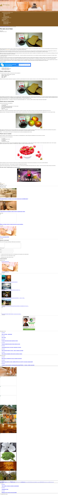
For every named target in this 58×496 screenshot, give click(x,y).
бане (1, 481)
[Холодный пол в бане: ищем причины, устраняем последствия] (8, 432)
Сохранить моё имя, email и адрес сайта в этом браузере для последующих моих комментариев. (15, 254)
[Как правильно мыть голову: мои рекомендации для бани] (8, 423)
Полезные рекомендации (7, 22)
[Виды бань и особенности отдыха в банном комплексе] (6, 281)
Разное (3, 20)
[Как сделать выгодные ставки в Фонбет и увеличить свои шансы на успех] (6, 313)
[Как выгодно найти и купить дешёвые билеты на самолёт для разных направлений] (6, 289)
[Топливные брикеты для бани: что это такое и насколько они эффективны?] (8, 197)
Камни (4, 15)
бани (3, 482)
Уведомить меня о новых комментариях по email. (8, 255)
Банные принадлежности (6, 17)
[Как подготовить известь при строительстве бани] (8, 451)
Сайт (0, 252)
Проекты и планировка (6, 13)
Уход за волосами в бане (4, 236)
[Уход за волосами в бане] (8, 235)
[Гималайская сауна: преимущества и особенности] (8, 470)
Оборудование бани (6, 16)
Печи (4, 14)
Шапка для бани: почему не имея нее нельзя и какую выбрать (11, 224)
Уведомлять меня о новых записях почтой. (7, 257)
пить (2, 183)
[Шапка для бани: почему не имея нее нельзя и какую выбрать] (8, 222)
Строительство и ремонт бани (7, 12)
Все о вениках (5, 18)
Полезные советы (5, 23)
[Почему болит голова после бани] (8, 442)
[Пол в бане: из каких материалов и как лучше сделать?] (8, 404)
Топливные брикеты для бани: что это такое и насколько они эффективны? (14, 198)
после (4, 183)
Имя (1, 249)
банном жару (8, 49)
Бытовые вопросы (6, 21)
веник (14, 481)
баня (0, 183)
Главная (1, 26)
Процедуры (4, 19)
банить (5, 481)
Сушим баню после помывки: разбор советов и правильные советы (12, 211)
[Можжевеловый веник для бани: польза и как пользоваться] (8, 385)
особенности (23, 481)
